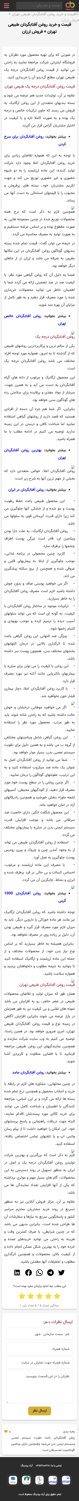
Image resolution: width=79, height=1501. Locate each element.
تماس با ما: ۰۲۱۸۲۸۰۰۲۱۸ (49, 1466)
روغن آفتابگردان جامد (28, 1073)
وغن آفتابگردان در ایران (25, 490)
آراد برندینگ (27, 1466)
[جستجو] (17, 5)
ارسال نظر (39, 1411)
